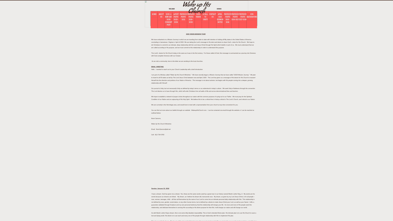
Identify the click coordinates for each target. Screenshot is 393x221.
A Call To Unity (205, 17)
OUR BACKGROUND (252, 15)
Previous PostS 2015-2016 (227, 18)
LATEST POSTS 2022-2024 (176, 18)
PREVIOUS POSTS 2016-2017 (235, 17)
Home (154, 14)
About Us (161, 15)
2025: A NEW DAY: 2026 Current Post (168, 19)
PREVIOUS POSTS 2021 (183, 17)
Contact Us (212, 15)
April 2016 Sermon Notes (220, 18)
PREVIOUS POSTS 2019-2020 (191, 18)
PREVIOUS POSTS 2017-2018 (242, 17)
